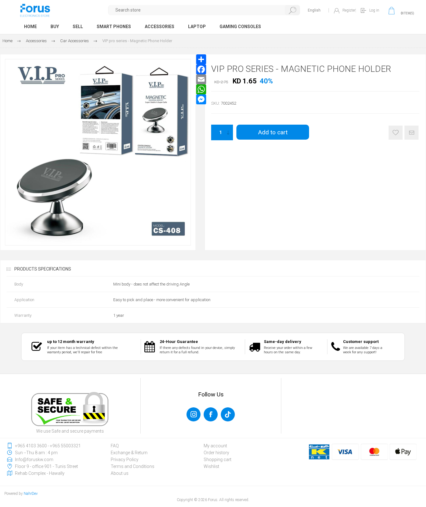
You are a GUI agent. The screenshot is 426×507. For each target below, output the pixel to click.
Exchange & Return (129, 452)
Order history (216, 452)
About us (119, 473)
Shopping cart (217, 459)
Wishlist (211, 466)
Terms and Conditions (132, 466)
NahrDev (31, 493)
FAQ (115, 445)
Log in (374, 10)
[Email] (201, 79)
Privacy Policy (124, 459)
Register (349, 10)
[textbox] (204, 10)
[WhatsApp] (201, 89)
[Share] (201, 59)
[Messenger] (201, 99)
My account (215, 445)
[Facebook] (201, 69)
